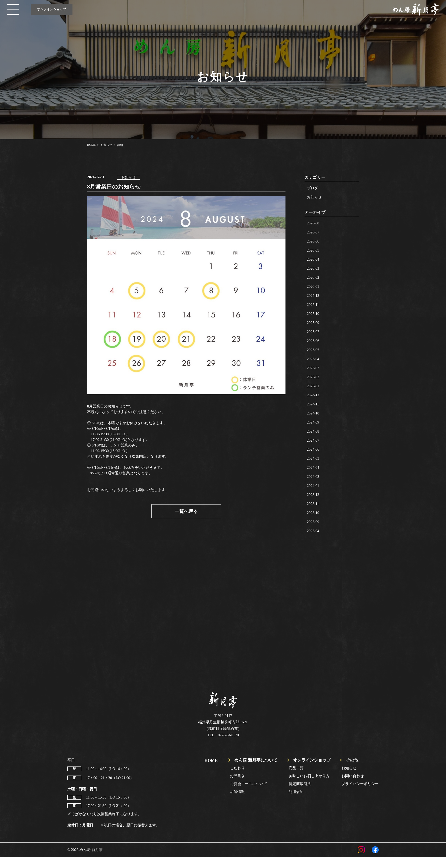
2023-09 (313, 522)
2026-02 (313, 277)
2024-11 (313, 404)
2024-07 (313, 440)
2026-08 (313, 223)
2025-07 (313, 332)
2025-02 (313, 377)
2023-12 (313, 495)
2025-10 (313, 314)
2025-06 (313, 341)
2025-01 (313, 386)
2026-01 (313, 286)
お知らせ (314, 197)
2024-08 (313, 431)
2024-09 (313, 422)
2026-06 (313, 241)
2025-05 (313, 350)
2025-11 (313, 305)
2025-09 (313, 323)
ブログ (312, 188)
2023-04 (313, 531)
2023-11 (313, 504)
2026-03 (313, 268)
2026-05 (313, 250)
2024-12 (313, 395)
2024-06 (313, 449)
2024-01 (313, 486)
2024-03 (313, 477)
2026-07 (313, 232)
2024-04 (313, 467)
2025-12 (313, 296)
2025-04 (313, 359)
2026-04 (313, 259)
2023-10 (313, 513)
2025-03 (313, 368)
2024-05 (313, 458)
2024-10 (313, 413)
